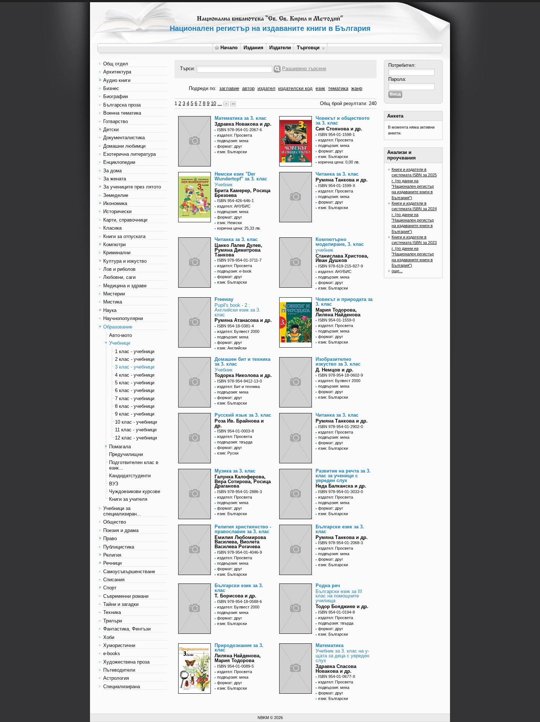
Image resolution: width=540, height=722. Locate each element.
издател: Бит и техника (238, 386)
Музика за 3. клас (235, 471)
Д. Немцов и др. (334, 370)
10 (213, 103)
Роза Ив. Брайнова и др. (239, 423)
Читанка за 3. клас (337, 174)
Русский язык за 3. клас (243, 415)
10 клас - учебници (136, 422)
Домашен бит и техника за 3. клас (242, 361)
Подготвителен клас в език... (133, 465)
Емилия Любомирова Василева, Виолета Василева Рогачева (240, 542)
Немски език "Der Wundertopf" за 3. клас (241, 176)
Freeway (224, 299)
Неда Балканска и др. (341, 486)
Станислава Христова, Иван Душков (342, 258)
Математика (329, 645)
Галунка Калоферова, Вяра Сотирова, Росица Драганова (243, 481)
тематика (338, 88)
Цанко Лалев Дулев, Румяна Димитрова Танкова (238, 250)
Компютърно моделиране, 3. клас (340, 242)
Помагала (120, 446)
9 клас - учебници (134, 414)
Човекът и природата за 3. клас (344, 302)
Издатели (280, 47)
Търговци (308, 47)
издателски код (295, 88)
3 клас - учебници (134, 367)
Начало (229, 47)
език (320, 88)
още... (397, 271)
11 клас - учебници (135, 429)
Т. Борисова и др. (235, 596)
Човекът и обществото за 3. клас (343, 120)
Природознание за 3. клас (239, 648)
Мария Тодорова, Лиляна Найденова (338, 312)
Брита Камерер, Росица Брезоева (242, 193)
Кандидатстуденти (130, 475)
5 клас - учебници (134, 382)
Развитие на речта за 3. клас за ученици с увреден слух (343, 475)
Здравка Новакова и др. (243, 124)
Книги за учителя (128, 499)
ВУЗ (113, 483)
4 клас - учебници (134, 375)
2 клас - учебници (134, 359)
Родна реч (328, 585)
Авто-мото (120, 335)
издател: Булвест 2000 (238, 331)
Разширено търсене (304, 68)
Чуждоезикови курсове (134, 491)
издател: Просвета (234, 135)
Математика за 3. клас (240, 118)
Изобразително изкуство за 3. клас (338, 361)
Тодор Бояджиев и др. (342, 606)
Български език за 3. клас (340, 529)
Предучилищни (126, 454)
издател (267, 88)
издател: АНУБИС (234, 206)
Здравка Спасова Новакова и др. (336, 669)
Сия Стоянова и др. (339, 129)
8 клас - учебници (134, 406)
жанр (356, 88)
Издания (253, 47)
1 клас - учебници (134, 351)
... (219, 103)
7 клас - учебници (134, 398)
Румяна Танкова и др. (342, 180)
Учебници (119, 343)
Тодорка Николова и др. (243, 375)
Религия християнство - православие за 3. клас (243, 529)
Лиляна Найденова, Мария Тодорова (238, 658)
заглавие (229, 88)
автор (248, 88)
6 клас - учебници (134, 390)
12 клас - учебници (136, 438)
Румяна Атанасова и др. (243, 320)
